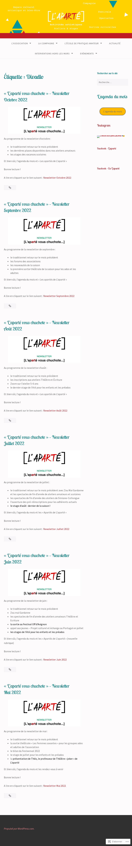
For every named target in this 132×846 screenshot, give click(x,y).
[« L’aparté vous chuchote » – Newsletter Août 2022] (10, 420)
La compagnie (46, 43)
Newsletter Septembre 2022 (58, 296)
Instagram (103, 125)
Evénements (87, 53)
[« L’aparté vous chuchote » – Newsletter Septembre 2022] (10, 306)
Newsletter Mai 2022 (54, 785)
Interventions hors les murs (52, 53)
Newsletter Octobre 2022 (57, 177)
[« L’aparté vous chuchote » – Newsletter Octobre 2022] (10, 187)
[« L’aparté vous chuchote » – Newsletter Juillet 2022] (10, 539)
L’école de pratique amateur (82, 43)
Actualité (115, 43)
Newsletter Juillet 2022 (56, 529)
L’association (20, 43)
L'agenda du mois (112, 111)
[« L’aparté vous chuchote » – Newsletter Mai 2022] (10, 795)
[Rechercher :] (112, 82)
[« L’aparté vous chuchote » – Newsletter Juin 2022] (10, 669)
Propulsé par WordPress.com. (19, 828)
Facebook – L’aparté (106, 148)
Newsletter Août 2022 (55, 410)
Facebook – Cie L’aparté (108, 168)
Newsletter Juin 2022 (55, 659)
